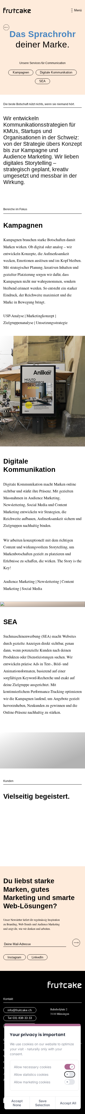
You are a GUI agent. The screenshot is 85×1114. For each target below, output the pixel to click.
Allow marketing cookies (32, 1082)
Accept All (68, 1103)
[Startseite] (17, 10)
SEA (42, 81)
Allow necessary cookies (32, 1067)
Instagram (14, 957)
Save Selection (42, 1103)
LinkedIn (37, 957)
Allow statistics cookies (31, 1074)
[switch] (69, 1067)
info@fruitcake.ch (20, 1010)
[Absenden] (76, 943)
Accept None (17, 1103)
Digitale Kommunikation (56, 72)
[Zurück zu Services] (6, 27)
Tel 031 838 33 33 (20, 1018)
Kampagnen (21, 72)
